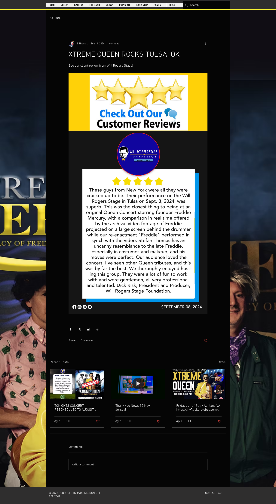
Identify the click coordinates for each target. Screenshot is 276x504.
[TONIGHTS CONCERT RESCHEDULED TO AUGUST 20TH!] (77, 384)
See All (222, 361)
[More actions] (205, 43)
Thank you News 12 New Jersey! (133, 408)
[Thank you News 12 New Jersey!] (138, 384)
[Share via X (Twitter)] (79, 329)
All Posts (55, 18)
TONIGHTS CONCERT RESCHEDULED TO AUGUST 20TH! (74, 408)
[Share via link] (98, 329)
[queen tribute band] (199, 384)
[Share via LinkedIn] (88, 329)
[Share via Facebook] (70, 329)
